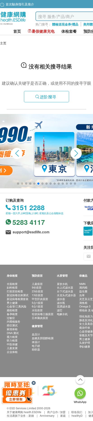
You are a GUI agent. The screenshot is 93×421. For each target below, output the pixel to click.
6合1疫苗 (37, 306)
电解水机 (62, 314)
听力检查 (12, 340)
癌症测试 (12, 325)
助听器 (36, 349)
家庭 (63, 415)
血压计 (36, 334)
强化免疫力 (86, 316)
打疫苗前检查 (15, 291)
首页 (17, 31)
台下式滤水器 (65, 291)
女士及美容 (86, 323)
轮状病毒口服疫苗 (42, 314)
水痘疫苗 (37, 310)
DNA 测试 (13, 333)
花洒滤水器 (63, 306)
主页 (3, 43)
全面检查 (12, 284)
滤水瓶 (61, 303)
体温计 (36, 342)
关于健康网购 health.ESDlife (24, 412)
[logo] (13, 25)
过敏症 (11, 318)
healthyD (77, 415)
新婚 (31, 415)
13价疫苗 (37, 295)
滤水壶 (61, 299)
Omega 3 (85, 306)
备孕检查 (12, 314)
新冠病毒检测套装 (17, 299)
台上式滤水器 (65, 287)
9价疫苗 (37, 287)
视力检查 (12, 337)
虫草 (82, 295)
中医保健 (12, 344)
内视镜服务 (13, 321)
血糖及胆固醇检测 (42, 338)
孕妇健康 (84, 346)
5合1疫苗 (37, 303)
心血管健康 (86, 331)
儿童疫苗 (37, 284)
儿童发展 (12, 348)
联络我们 (76, 412)
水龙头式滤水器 (66, 295)
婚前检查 (12, 310)
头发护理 (84, 342)
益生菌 (83, 291)
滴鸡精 (83, 287)
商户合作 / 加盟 (56, 412)
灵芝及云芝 (86, 299)
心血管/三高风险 (16, 306)
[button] (17, 153)
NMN (82, 284)
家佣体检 (12, 329)
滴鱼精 (83, 303)
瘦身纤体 (84, 327)
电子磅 (36, 346)
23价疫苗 (37, 291)
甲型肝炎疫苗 (40, 299)
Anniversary (47, 415)
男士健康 (12, 303)
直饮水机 (62, 284)
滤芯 (59, 310)
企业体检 (12, 352)
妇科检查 (12, 287)
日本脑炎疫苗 (40, 318)
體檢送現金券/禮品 (65, 24)
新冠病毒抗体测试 (17, 295)
